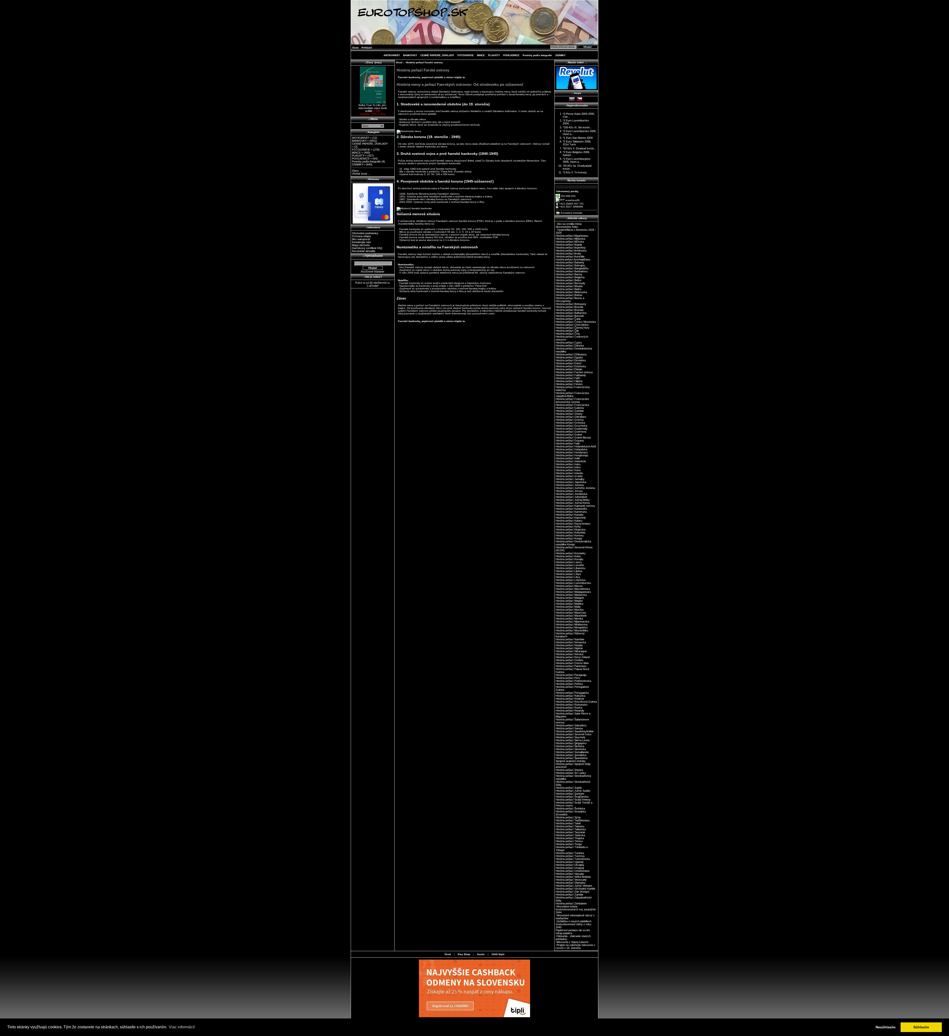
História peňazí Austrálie (570, 256)
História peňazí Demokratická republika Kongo (573, 543)
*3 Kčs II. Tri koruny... (576, 172)
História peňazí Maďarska (571, 594)
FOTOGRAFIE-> (362, 149)
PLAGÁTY (494, 55)
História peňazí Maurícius (571, 612)
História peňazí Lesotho (570, 565)
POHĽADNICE (511, 55)
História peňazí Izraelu (569, 476)
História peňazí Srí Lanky (571, 772)
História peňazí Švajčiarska (572, 796)
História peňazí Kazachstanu (573, 523)
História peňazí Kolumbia (570, 532)
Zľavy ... (357, 170)
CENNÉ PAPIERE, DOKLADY (437, 55)
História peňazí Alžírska (570, 241)
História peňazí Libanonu (570, 568)
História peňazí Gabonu (570, 407)
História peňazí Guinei (569, 434)
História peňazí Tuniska (570, 853)
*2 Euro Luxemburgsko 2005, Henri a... (576, 160)
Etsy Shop (464, 954)
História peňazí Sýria (568, 817)
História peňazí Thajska (570, 838)
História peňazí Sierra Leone (573, 740)
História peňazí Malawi (569, 600)
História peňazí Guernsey (571, 431)
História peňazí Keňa (568, 526)
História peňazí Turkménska (573, 858)
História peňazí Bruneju (569, 309)
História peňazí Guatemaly (571, 428)
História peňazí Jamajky (570, 479)
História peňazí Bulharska (571, 312)
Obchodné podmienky (365, 233)
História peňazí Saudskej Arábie (575, 731)
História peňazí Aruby (568, 253)
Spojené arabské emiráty (570, 761)
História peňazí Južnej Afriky (573, 499)
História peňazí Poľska (569, 683)
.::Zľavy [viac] (372, 62)
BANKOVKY (410, 55)
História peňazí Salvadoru (571, 725)
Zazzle (481, 954)
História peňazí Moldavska (571, 624)
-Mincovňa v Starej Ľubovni (572, 942)
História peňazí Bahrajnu (570, 265)
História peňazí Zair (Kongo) (572, 891)
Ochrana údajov (361, 236)
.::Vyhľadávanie (373, 255)
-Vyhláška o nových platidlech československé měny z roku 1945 (573, 924)
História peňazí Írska (568, 470)
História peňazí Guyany (570, 440)
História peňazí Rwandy (570, 710)
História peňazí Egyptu (569, 357)
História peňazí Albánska (570, 238)
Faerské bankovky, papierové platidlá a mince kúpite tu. (432, 77)
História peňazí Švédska (570, 808)
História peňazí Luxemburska (573, 582)
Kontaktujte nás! (361, 242)
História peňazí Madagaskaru (573, 591)
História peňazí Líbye (568, 574)
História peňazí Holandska (571, 449)
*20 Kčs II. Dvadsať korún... (579, 148)
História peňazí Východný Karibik (575, 888)
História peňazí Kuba (568, 556)
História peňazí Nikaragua (571, 651)
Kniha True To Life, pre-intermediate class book (373, 107)
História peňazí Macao (569, 585)
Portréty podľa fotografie (537, 55)
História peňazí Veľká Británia (573, 876)
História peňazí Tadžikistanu (572, 820)
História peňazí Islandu (569, 473)
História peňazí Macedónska (573, 588)
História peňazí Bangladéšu (572, 268)
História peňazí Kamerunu (571, 511)
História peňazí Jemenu (570, 484)
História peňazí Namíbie (570, 639)
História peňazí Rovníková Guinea (576, 701)
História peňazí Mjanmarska (572, 621)
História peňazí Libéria (569, 571)
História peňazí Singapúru (571, 743)
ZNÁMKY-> (358, 164)
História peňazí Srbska (569, 769)
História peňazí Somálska (571, 755)
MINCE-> (357, 152)
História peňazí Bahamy (570, 262)
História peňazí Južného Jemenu (575, 487)
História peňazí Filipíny (569, 381)
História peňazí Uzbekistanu (572, 870)
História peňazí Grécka (569, 419)
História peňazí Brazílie (569, 306)
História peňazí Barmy (569, 274)
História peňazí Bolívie (569, 295)
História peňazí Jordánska (571, 493)
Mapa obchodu (361, 245)
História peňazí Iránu (568, 467)
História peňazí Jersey (569, 490)
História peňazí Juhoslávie (571, 496)
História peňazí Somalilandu (572, 752)
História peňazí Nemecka (571, 642)
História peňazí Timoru (569, 841)
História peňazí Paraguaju (571, 674)
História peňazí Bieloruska (571, 292)
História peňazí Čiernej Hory (572, 327)
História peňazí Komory (570, 535)
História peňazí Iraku (568, 464)
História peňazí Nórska (569, 654)
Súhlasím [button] (921, 1027)
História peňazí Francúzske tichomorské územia (572, 400)
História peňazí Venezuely (571, 879)
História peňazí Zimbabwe (571, 903)
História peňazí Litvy (568, 577)
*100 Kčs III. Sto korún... (577, 127)
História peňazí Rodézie (570, 698)
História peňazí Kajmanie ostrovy (575, 505)
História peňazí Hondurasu (572, 452)
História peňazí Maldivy (569, 603)
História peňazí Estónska (571, 366)
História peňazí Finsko (569, 384)
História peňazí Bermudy (570, 283)
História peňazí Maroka (569, 609)
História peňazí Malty (568, 606)
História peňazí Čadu (568, 318)
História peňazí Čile (567, 330)
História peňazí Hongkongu (572, 455)
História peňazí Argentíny (571, 247)
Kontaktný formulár (571, 212)
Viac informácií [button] (182, 1027)
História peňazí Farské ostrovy (574, 372)
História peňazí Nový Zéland (573, 657)
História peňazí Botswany (571, 303)
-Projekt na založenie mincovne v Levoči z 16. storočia (575, 946)
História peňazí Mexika (569, 618)
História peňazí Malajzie (570, 597)
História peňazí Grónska (570, 422)
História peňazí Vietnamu (570, 882)
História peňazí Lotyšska (570, 579)
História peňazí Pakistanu (571, 666)
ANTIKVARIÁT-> (361, 137)
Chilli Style (498, 954)
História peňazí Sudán (569, 787)
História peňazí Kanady (569, 514)
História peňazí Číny (568, 333)
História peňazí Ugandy (570, 861)
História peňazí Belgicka (570, 277)
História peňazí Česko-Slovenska (576, 321)
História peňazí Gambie (570, 410)
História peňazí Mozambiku (572, 630)
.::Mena (373, 118)
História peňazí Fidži (568, 378)
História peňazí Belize (569, 280)
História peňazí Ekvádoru (571, 360)
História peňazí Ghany (569, 413)
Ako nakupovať (361, 239)
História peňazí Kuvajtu (569, 559)
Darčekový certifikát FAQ (367, 248)
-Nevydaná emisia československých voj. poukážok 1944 (576, 909)
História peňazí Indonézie (571, 461)
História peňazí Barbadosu (571, 271)
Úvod (355, 47)
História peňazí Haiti (568, 443)
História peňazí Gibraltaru (571, 416)
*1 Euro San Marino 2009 (578, 137)
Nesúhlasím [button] (885, 1027)
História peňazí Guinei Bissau (573, 437)
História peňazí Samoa (569, 728)
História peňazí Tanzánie (570, 832)
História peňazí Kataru (569, 520)
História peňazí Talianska (571, 829)
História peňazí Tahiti (568, 823)
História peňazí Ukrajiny (570, 864)
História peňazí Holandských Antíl (576, 446)
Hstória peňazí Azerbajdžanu (573, 259)
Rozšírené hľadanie (372, 271)
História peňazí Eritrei (568, 363)
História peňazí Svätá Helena (573, 799)
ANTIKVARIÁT (392, 55)
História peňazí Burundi (569, 315)
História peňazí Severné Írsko (573, 734)
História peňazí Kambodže (571, 508)
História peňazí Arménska (571, 250)
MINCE (481, 55)
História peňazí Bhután (569, 286)
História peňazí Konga (569, 538)
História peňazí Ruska (569, 707)
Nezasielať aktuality (363, 251)
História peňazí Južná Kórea (573, 502)
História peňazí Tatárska (570, 835)
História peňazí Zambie (569, 894)
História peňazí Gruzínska (571, 425)
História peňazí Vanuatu (570, 873)
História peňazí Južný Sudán (573, 790)
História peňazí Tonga (569, 844)
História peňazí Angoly (569, 244)
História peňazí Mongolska (571, 627)
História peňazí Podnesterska (573, 680)
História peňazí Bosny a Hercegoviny (570, 299)
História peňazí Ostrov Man (572, 663)
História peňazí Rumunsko (571, 704)
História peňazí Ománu (569, 660)
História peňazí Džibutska (571, 354)
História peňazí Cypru (569, 342)
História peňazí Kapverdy (571, 517)
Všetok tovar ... (361, 173)
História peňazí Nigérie (569, 648)
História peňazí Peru (568, 677)
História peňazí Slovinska (571, 749)
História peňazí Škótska (570, 746)
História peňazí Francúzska (572, 404)
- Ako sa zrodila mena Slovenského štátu (569, 225)
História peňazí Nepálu (569, 645)
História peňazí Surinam (570, 793)
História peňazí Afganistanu (572, 235)
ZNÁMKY (560, 55)
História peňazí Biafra (568, 289)
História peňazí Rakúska (570, 695)
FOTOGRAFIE (465, 55)
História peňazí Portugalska (572, 692)
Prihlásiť (367, 47)
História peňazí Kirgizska (570, 529)
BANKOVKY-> (360, 140)
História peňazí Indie (568, 458)
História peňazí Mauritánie (571, 615)
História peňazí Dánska (570, 345)
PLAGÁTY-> (359, 155)
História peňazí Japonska (571, 482)
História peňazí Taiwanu (570, 826)
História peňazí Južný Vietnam (574, 885)
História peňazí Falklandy (571, 375)
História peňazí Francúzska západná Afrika (572, 394)
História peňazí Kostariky (571, 553)
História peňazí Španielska (571, 758)
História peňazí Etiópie (569, 369)
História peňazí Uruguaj (570, 867)
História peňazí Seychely (570, 737)
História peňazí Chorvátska (572, 324)
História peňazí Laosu (569, 562)
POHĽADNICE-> (362, 158)
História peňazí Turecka (570, 855)
